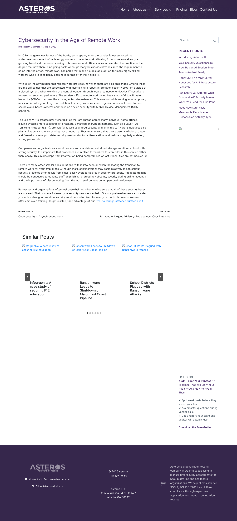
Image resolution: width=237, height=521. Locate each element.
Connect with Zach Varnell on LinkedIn (49, 479)
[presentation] (44, 258)
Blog (193, 9)
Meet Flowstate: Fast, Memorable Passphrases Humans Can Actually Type (195, 112)
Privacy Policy (118, 475)
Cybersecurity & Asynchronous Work (40, 214)
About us (139, 9)
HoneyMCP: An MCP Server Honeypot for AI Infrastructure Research (197, 82)
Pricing (181, 9)
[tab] (87, 313)
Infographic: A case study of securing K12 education (40, 288)
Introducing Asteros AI (192, 57)
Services (161, 9)
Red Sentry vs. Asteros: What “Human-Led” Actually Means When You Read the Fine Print (197, 97)
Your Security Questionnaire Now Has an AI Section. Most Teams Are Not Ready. (196, 67)
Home (124, 9)
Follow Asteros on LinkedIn (49, 486)
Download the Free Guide (195, 427)
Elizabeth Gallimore (30, 47)
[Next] (160, 277)
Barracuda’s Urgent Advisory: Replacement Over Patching (134, 214)
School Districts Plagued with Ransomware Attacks (142, 288)
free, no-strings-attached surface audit (119, 201)
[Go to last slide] (27, 277)
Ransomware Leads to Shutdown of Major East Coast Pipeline (93, 290)
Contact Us (208, 9)
